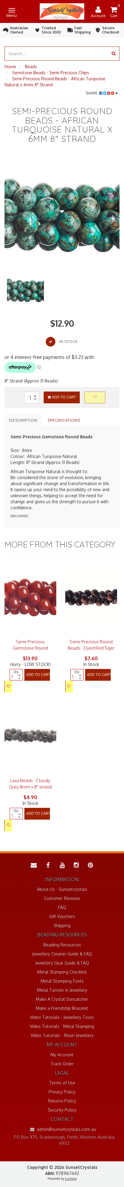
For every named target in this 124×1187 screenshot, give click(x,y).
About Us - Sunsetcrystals (62, 889)
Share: (92, 93)
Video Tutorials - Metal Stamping (62, 1026)
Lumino (71, 1178)
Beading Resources (62, 944)
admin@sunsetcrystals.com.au (66, 1129)
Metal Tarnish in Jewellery (62, 990)
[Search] (113, 53)
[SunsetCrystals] (62, 11)
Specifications (64, 420)
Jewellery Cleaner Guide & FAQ (62, 953)
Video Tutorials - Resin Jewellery (62, 1035)
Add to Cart (63, 397)
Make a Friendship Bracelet (62, 1008)
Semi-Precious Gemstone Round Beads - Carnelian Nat (30, 648)
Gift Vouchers (62, 916)
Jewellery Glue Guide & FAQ (62, 962)
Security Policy (62, 1109)
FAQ (62, 907)
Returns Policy (62, 1100)
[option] (62, 213)
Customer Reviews (62, 898)
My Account (62, 1054)
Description (23, 420)
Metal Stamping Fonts (62, 981)
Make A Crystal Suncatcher (62, 999)
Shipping (62, 925)
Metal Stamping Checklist (62, 971)
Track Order (62, 1063)
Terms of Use (62, 1082)
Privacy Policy (62, 1091)
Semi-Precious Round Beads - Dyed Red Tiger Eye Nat (91, 648)
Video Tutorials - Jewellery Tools (62, 1017)
